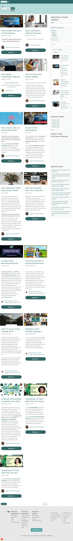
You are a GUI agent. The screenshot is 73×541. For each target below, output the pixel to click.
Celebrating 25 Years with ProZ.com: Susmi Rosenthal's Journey (34, 400)
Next (44, 504)
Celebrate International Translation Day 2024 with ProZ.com (11, 400)
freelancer (55, 120)
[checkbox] (61, 33)
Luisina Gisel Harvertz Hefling (37, 100)
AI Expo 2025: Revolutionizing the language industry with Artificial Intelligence (11, 262)
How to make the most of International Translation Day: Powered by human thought (11, 32)
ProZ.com (55, 125)
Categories (55, 52)
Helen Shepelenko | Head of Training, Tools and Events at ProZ (12, 301)
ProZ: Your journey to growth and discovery (34, 262)
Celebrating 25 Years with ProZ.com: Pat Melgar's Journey (10, 471)
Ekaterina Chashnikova (35, 45)
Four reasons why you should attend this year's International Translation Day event (10, 129)
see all (52, 129)
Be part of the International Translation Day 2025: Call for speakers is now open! (34, 129)
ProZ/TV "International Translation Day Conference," (9, 419)
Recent (54, 49)
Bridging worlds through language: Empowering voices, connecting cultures (33, 330)
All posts (4, 504)
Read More (11, 52)
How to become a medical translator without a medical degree (33, 32)
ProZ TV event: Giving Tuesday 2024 (10, 330)
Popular (60, 49)
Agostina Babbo (9, 90)
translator (55, 121)
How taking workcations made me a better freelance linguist (11, 75)
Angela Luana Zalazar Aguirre (12, 47)
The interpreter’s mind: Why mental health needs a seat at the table (11, 189)
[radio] (61, 30)
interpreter (55, 126)
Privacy (44, 535)
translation (56, 123)
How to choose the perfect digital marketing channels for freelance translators (35, 75)
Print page (49, 535)
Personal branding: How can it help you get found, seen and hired (34, 189)
